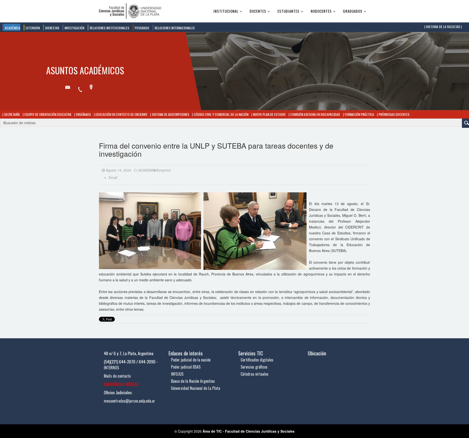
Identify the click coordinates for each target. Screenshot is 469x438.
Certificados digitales (257, 360)
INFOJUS (177, 374)
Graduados (352, 11)
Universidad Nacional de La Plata (195, 388)
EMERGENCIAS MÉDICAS (121, 384)
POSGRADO (141, 27)
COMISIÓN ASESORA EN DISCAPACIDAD (314, 114)
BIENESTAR (51, 27)
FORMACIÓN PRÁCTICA (359, 114)
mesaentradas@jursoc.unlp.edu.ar (129, 401)
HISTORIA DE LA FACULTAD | (443, 26)
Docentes (258, 11)
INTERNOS (111, 368)
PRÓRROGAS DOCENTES (393, 114)
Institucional (225, 11)
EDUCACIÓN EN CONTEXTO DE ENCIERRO (121, 114)
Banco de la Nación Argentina (193, 381)
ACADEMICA (148, 170)
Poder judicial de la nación (191, 360)
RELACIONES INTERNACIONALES (174, 27)
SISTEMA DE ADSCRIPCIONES (170, 114)
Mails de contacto (117, 376)
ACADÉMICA (12, 27)
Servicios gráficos (254, 367)
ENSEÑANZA (83, 114)
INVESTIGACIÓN (74, 27)
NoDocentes (321, 11)
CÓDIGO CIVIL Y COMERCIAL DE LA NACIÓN (220, 114)
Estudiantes (288, 11)
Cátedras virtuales (254, 374)
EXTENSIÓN (32, 27)
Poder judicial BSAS (186, 367)
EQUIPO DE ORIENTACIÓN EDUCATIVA (47, 114)
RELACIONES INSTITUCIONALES (109, 27)
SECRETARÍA (11, 114)
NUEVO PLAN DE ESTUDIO (269, 114)
